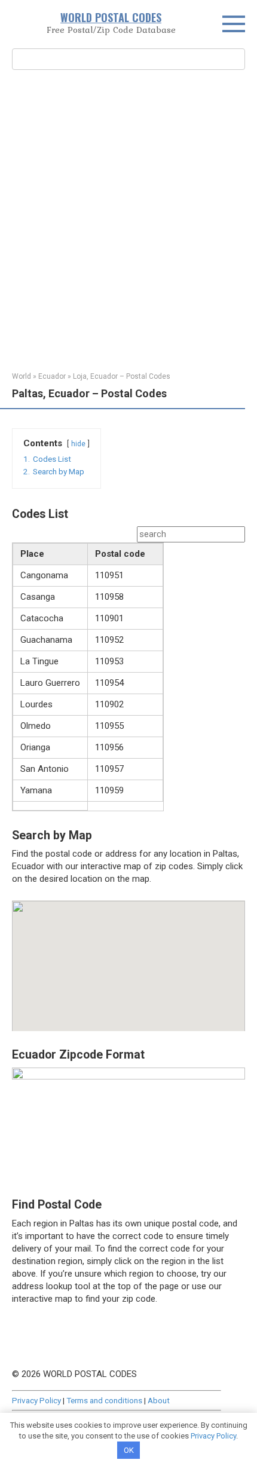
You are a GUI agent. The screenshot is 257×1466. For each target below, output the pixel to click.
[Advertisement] (128, 219)
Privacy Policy (36, 1400)
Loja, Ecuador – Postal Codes (121, 376)
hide (78, 444)
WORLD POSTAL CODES (110, 17)
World (21, 376)
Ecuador (52, 376)
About (159, 1400)
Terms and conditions (104, 1400)
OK (129, 1450)
